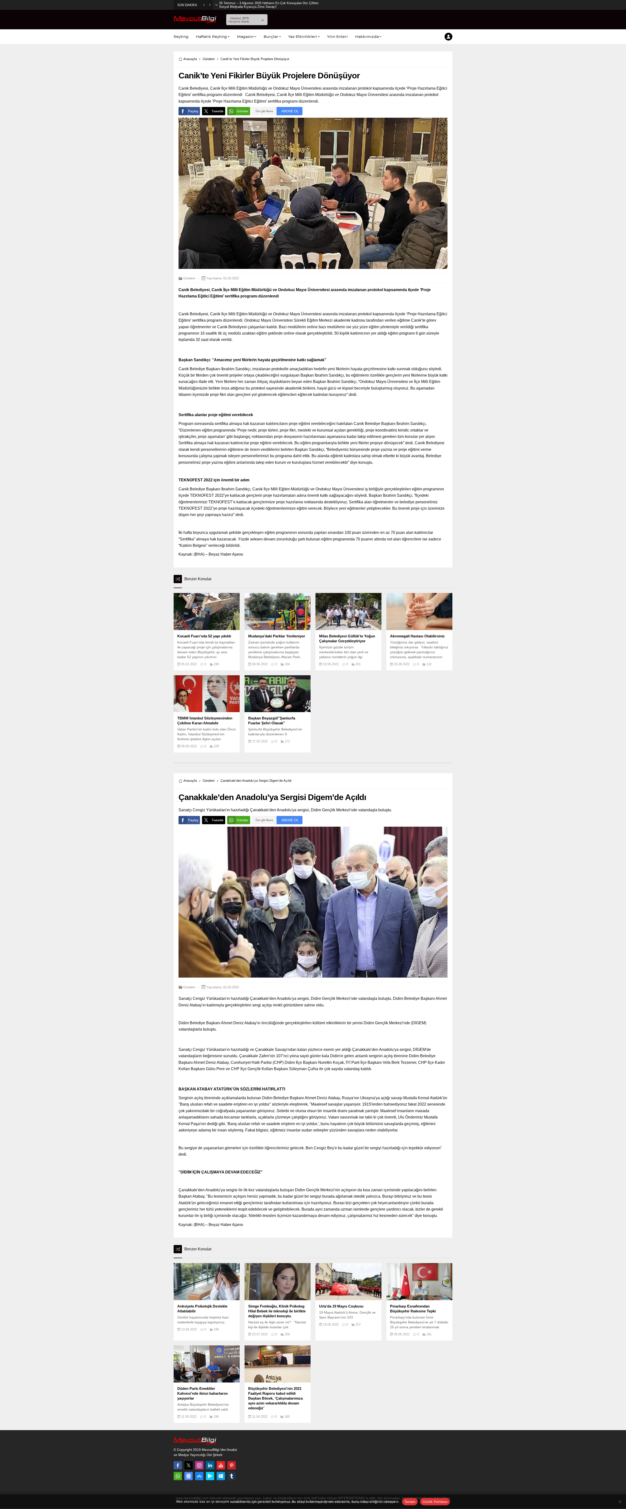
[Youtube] (221, 1465)
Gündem (209, 59)
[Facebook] (178, 1465)
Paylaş (193, 111)
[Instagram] (199, 1465)
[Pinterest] (231, 1465)
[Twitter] (188, 1465)
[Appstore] (199, 1476)
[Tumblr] (231, 1476)
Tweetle (218, 111)
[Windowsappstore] (221, 1476)
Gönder (242, 111)
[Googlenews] (188, 1476)
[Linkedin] (210, 1465)
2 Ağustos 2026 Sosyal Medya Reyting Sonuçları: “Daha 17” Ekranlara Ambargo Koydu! (269, 5)
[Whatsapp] (178, 1476)
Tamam (409, 1502)
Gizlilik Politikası (435, 1502)
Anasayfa (190, 59)
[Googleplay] (210, 1476)
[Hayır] (619, 1501)
